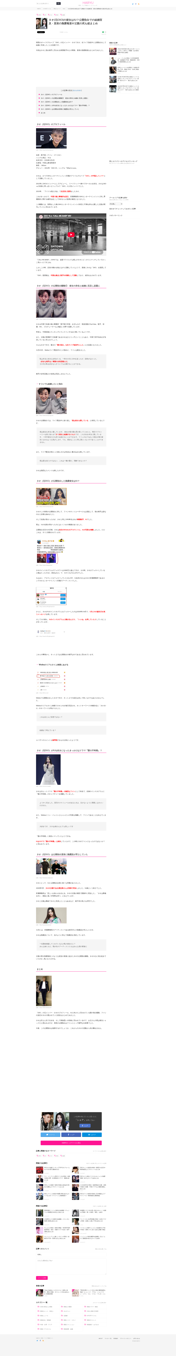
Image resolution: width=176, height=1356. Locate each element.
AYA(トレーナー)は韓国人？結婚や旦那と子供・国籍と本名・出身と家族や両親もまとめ (128, 69)
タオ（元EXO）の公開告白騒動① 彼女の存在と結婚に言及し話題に (64, 98)
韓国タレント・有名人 (46, 1311)
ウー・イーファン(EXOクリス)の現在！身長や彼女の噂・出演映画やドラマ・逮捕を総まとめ (57, 1178)
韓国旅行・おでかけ (93, 1324)
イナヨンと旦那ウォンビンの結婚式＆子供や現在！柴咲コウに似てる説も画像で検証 (92, 1228)
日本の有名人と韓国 (46, 1307)
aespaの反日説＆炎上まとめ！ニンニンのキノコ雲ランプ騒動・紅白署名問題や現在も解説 (129, 50)
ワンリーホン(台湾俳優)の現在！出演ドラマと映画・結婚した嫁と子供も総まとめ (93, 1220)
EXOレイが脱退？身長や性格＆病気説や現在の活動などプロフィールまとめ (56, 1186)
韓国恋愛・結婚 (68, 1329)
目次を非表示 (77, 90)
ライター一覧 (108, 1338)
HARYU (88, 2)
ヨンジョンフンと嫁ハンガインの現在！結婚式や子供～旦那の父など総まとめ (56, 1237)
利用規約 (115, 1338)
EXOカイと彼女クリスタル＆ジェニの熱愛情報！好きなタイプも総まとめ (92, 1177)
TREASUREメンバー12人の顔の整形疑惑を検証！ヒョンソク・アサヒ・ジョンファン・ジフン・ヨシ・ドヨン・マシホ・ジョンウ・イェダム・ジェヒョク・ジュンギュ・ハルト (93, 1293)
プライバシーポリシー (125, 1338)
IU (45, 15)
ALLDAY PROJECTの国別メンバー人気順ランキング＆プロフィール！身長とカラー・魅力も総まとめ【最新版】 (128, 89)
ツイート (52, 1134)
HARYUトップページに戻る (71, 1143)
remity (66, 32)
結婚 (63, 15)
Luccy (81, 1190)
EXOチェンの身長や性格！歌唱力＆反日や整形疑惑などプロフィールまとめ (92, 1168)
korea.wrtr (82, 1182)
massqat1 (46, 1173)
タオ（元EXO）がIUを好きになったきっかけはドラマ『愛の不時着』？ (65, 105)
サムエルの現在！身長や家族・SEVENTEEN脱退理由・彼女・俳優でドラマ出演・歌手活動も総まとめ (57, 1229)
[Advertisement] (55, 70)
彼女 (57, 15)
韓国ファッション (69, 1324)
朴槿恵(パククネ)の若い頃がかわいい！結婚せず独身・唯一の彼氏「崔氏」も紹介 (93, 1211)
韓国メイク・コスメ (70, 1320)
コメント (103, 33)
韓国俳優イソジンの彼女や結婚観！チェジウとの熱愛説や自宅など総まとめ (56, 1211)
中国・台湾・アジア (46, 1324)
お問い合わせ (136, 1338)
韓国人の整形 (68, 1307)
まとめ (43, 113)
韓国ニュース (44, 1315)
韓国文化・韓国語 (45, 1320)
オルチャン (67, 1311)
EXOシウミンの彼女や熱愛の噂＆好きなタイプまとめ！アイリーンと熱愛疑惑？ (56, 1194)
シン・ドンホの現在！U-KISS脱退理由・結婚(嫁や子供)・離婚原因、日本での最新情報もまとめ (129, 60)
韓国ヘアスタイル (45, 1329)
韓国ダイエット (91, 1320)
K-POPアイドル (91, 1315)
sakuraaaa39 (83, 1233)
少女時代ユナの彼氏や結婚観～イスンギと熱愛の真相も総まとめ (56, 1220)
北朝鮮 (66, 1315)
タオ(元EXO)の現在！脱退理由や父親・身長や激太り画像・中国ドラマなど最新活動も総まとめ (93, 1186)
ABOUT (101, 1338)
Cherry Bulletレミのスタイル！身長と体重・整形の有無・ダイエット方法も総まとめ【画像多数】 (56, 1292)
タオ (51, 15)
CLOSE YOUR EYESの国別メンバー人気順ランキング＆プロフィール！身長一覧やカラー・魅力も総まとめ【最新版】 (128, 79)
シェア (86, 1126)
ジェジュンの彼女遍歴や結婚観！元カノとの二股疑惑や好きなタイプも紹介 (92, 1237)
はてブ (92, 1134)
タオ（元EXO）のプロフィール (51, 94)
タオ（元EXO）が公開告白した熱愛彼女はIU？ (57, 102)
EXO (40, 15)
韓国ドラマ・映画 (92, 1307)
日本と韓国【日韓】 (93, 1311)
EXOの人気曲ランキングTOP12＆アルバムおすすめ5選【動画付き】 (57, 1168)
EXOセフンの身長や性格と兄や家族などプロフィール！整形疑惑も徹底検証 (92, 1194)
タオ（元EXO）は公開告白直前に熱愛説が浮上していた (60, 109)
